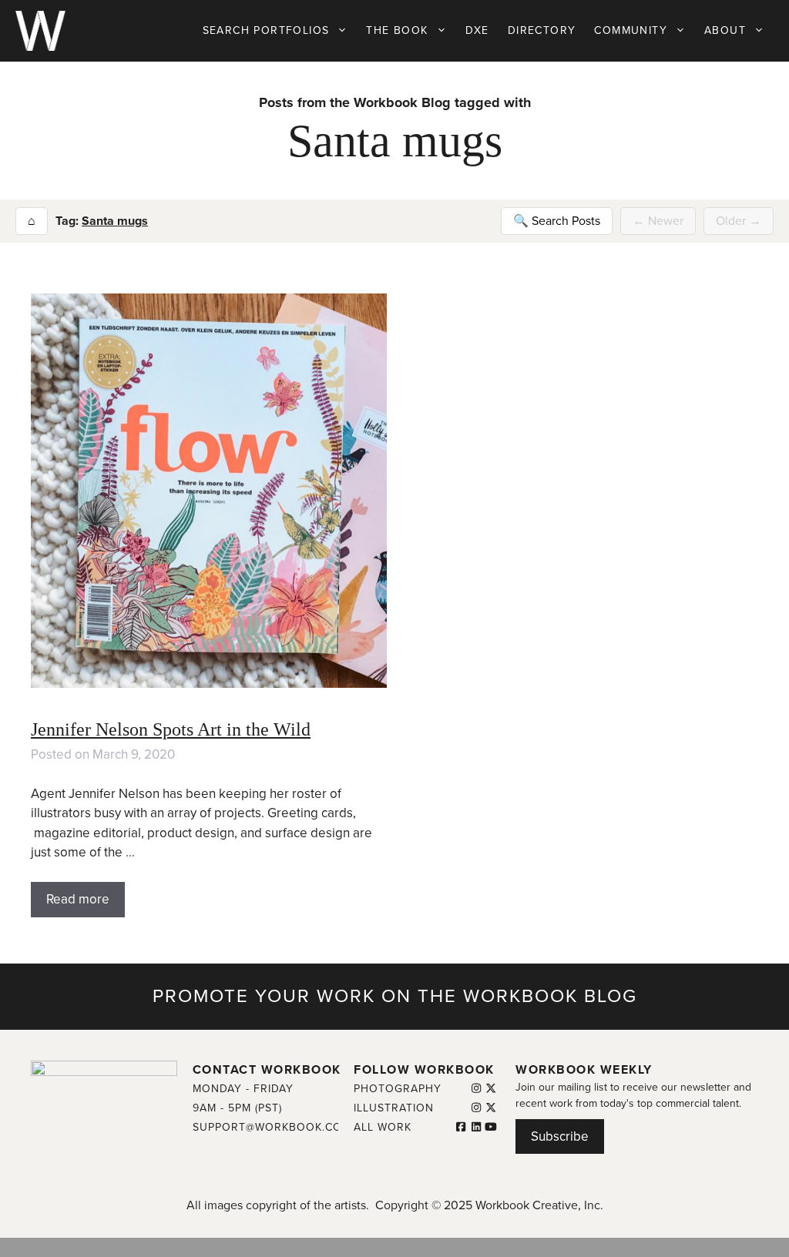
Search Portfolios (266, 30)
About (725, 30)
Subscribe (560, 1136)
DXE (477, 30)
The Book (397, 30)
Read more (77, 899)
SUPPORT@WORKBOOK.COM (272, 1127)
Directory (542, 30)
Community (630, 30)
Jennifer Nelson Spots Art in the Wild (171, 729)
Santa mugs (115, 221)
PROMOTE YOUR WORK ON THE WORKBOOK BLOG (395, 996)
